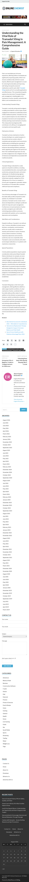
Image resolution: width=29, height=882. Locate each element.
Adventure (6, 677)
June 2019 (6, 604)
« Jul (3, 869)
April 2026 (6, 431)
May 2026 (5, 428)
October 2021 (7, 554)
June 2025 (6, 456)
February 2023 (7, 527)
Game (4, 708)
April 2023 (6, 524)
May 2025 (5, 458)
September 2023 (7, 510)
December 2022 (7, 532)
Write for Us (6, 776)
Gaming (5, 710)
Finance (5, 699)
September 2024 (7, 478)
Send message (7, 666)
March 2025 (6, 464)
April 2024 (6, 491)
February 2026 (7, 436)
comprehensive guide (13, 349)
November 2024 (7, 472)
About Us (5, 770)
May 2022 (5, 543)
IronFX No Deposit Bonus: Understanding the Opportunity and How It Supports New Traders (14, 810)
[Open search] (25, 24)
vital (23, 350)
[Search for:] (14, 409)
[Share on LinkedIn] (15, 340)
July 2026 (5, 423)
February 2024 (7, 497)
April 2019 (6, 607)
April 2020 (6, 585)
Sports (4, 732)
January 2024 (6, 499)
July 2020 (5, 576)
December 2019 (7, 590)
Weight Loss (6, 743)
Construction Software (9, 686)
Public (4, 724)
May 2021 (5, 563)
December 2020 (7, 568)
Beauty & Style (7, 680)
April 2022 (6, 546)
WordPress (11, 880)
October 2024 (7, 475)
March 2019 (6, 609)
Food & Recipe (7, 705)
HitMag (18, 880)
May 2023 (5, 521)
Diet (4, 694)
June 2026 (6, 425)
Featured (5, 697)
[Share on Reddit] (3, 344)
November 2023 (7, 505)
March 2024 (6, 494)
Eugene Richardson (15, 51)
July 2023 (5, 516)
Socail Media (6, 730)
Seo (4, 727)
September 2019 (7, 598)
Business (5, 683)
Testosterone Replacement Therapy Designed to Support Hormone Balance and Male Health (16, 328)
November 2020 (7, 571)
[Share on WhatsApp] (19, 340)
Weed (4, 741)
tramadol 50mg (17, 350)
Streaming (5, 735)
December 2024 (7, 469)
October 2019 (7, 596)
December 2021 (7, 549)
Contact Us (6, 763)
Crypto (5, 688)
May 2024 (5, 488)
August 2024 (6, 480)
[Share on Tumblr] (7, 344)
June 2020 (6, 579)
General (5, 713)
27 (14, 861)
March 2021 (6, 565)
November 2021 (7, 552)
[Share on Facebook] (7, 340)
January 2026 (6, 439)
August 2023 (6, 513)
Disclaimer (6, 773)
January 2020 (6, 587)
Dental (5, 691)
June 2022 (6, 541)
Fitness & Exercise (8, 702)
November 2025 (7, 442)
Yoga (4, 746)
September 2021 (7, 557)
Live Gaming (6, 721)
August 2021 (6, 560)
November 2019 (7, 593)
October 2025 (7, 445)
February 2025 (7, 467)
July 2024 (5, 483)
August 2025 (6, 450)
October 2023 (7, 508)
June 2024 (6, 486)
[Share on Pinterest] (23, 340)
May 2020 (5, 582)
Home (4, 719)
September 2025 (7, 447)
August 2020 (6, 574)
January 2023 (6, 530)
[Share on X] (11, 340)
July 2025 (5, 453)
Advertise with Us (8, 779)
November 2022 (7, 535)
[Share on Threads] (11, 344)
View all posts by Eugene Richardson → (19, 400)
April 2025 (6, 461)
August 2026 (6, 420)
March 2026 (6, 434)
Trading (5, 738)
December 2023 (7, 502)
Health (21, 349)
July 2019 (5, 601)
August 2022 (6, 538)
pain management (7, 350)
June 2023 (6, 519)
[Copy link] (15, 344)
